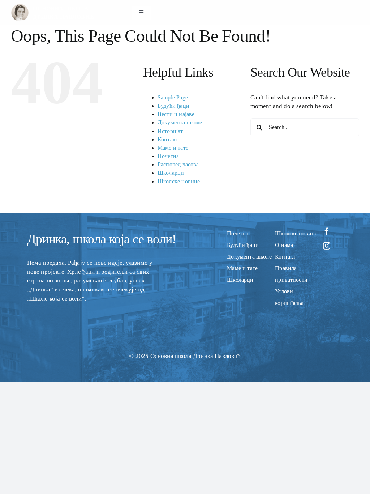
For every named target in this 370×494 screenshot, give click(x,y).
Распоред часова (178, 164)
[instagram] (326, 246)
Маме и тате (173, 148)
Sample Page (173, 97)
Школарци (171, 173)
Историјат (170, 131)
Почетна (168, 156)
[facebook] (326, 231)
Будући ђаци (173, 106)
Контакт (168, 139)
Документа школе (180, 122)
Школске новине (179, 181)
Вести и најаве (176, 114)
